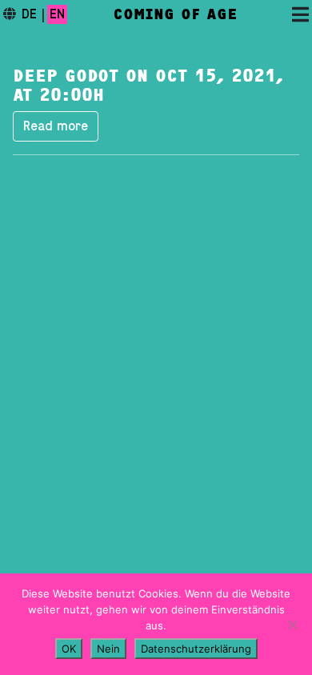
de (29, 14)
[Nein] (292, 625)
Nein (108, 648)
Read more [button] (55, 126)
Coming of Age (175, 14)
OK (69, 648)
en (57, 14)
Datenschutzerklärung (196, 648)
